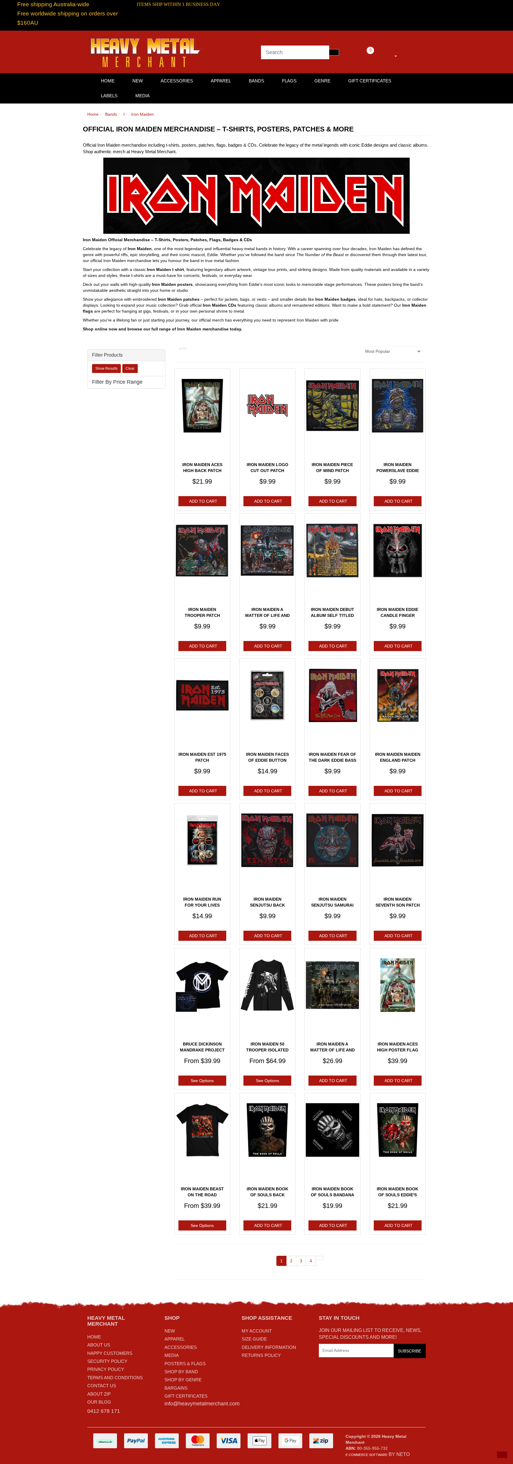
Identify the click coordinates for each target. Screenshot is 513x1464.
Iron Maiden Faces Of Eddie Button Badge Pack (267, 760)
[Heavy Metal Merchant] (146, 51)
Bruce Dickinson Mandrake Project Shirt (202, 1050)
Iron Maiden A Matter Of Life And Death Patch (267, 615)
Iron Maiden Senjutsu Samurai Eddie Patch (332, 905)
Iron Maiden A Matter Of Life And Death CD (332, 1050)
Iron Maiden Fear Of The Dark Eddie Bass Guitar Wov (332, 760)
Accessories (177, 80)
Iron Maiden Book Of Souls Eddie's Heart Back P (397, 1194)
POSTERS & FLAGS (185, 1363)
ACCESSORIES (180, 1347)
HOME (108, 80)
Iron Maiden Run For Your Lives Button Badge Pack (202, 905)
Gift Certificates (369, 80)
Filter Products (107, 355)
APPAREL (174, 1338)
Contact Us (101, 1385)
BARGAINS (176, 1388)
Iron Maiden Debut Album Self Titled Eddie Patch (332, 615)
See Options (202, 1080)
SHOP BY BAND (181, 1371)
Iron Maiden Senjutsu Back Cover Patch (267, 905)
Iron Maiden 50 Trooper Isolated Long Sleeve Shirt (267, 1050)
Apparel (221, 80)
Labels (109, 95)
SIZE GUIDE (254, 1338)
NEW (169, 1330)
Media (142, 95)
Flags (289, 80)
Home (93, 114)
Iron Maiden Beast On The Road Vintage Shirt (202, 1194)
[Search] (334, 52)
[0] (362, 55)
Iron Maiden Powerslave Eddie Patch (397, 470)
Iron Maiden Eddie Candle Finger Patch (397, 615)
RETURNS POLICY (261, 1355)
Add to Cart (203, 501)
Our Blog (99, 1402)
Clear (130, 368)
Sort (350, 351)
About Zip (99, 1393)
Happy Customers (109, 1353)
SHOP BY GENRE (183, 1379)
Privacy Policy (105, 1369)
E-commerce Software (366, 1455)
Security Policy (107, 1361)
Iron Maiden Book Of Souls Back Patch (267, 1194)
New (137, 80)
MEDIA (171, 1355)
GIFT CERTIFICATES (186, 1396)
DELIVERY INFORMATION (269, 1347)
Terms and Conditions (115, 1377)
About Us (98, 1344)
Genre (322, 80)
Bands (256, 80)
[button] (502, 1455)
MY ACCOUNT (257, 1330)
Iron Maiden (142, 114)
